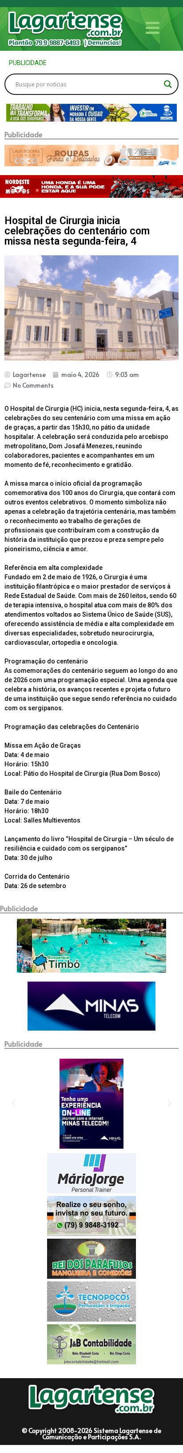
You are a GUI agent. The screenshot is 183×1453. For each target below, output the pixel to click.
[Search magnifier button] (168, 84)
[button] (12, 113)
